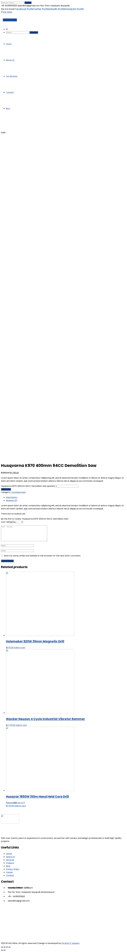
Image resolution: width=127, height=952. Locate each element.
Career (9, 872)
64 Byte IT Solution (70, 943)
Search (28, 3)
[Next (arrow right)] (4, 950)
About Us (10, 856)
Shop (9, 129)
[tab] (66, 497)
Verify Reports (10, 19)
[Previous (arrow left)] (2, 950)
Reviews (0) (11, 500)
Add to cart (6, 489)
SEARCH (33, 32)
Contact (10, 875)
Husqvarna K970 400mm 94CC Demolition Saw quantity (28, 486)
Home (4, 129)
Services (10, 859)
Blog (8, 866)
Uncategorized (18, 492)
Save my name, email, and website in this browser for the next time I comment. (42, 555)
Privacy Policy (12, 869)
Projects (10, 863)
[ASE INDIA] (6, 12)
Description (11, 497)
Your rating (6, 522)
